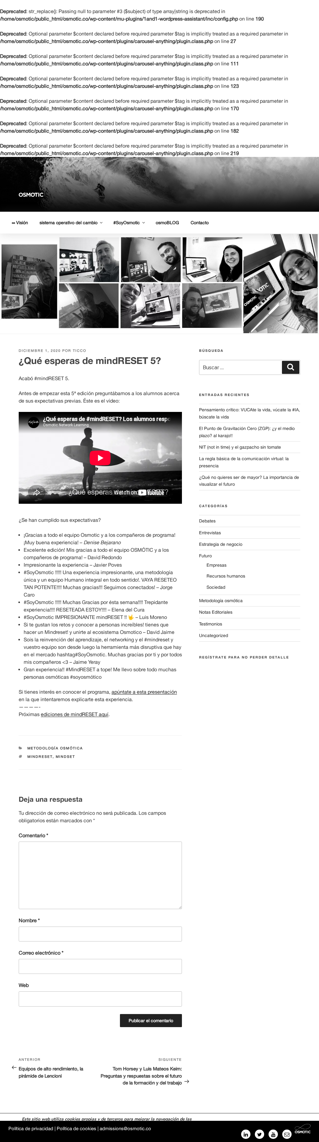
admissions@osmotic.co (125, 1128)
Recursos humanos (226, 575)
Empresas (216, 565)
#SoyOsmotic (126, 222)
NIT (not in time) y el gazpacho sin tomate (240, 447)
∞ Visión (20, 222)
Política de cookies (76, 1128)
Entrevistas (210, 532)
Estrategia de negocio (220, 544)
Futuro (205, 555)
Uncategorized (213, 635)
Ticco (79, 350)
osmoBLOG (167, 222)
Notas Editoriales (215, 612)
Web (24, 985)
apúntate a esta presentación (144, 692)
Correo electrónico (41, 953)
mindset (65, 756)
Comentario (33, 835)
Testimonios (210, 623)
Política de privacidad (30, 1128)
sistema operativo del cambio (69, 222)
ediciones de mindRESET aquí (74, 714)
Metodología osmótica (55, 748)
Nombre (29, 920)
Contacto (200, 222)
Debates (207, 520)
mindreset (40, 756)
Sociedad (216, 587)
